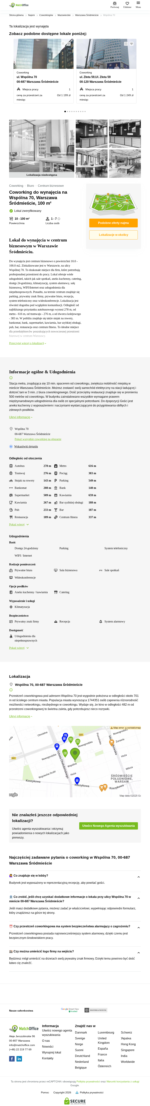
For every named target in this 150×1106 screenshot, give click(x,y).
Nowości (47, 1046)
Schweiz (126, 1032)
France (102, 1054)
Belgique (81, 1067)
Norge (79, 1044)
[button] (62, 44)
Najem (31, 15)
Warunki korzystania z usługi (122, 1081)
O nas (46, 1040)
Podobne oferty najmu (113, 222)
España (103, 1048)
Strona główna (16, 15)
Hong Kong (128, 1044)
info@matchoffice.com (22, 1045)
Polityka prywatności (88, 1081)
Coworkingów (46, 15)
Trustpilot (14, 993)
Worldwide (128, 1061)
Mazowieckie (64, 15)
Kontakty (47, 1058)
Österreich (104, 1066)
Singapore (127, 1050)
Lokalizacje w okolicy (113, 234)
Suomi (79, 1050)
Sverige (80, 1038)
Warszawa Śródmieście (87, 15)
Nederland (82, 1061)
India (124, 1055)
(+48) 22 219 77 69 (20, 1049)
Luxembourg (106, 1032)
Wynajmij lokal (51, 1052)
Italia (101, 1060)
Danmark (81, 1032)
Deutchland (82, 1055)
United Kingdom (104, 1040)
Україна (126, 1038)
